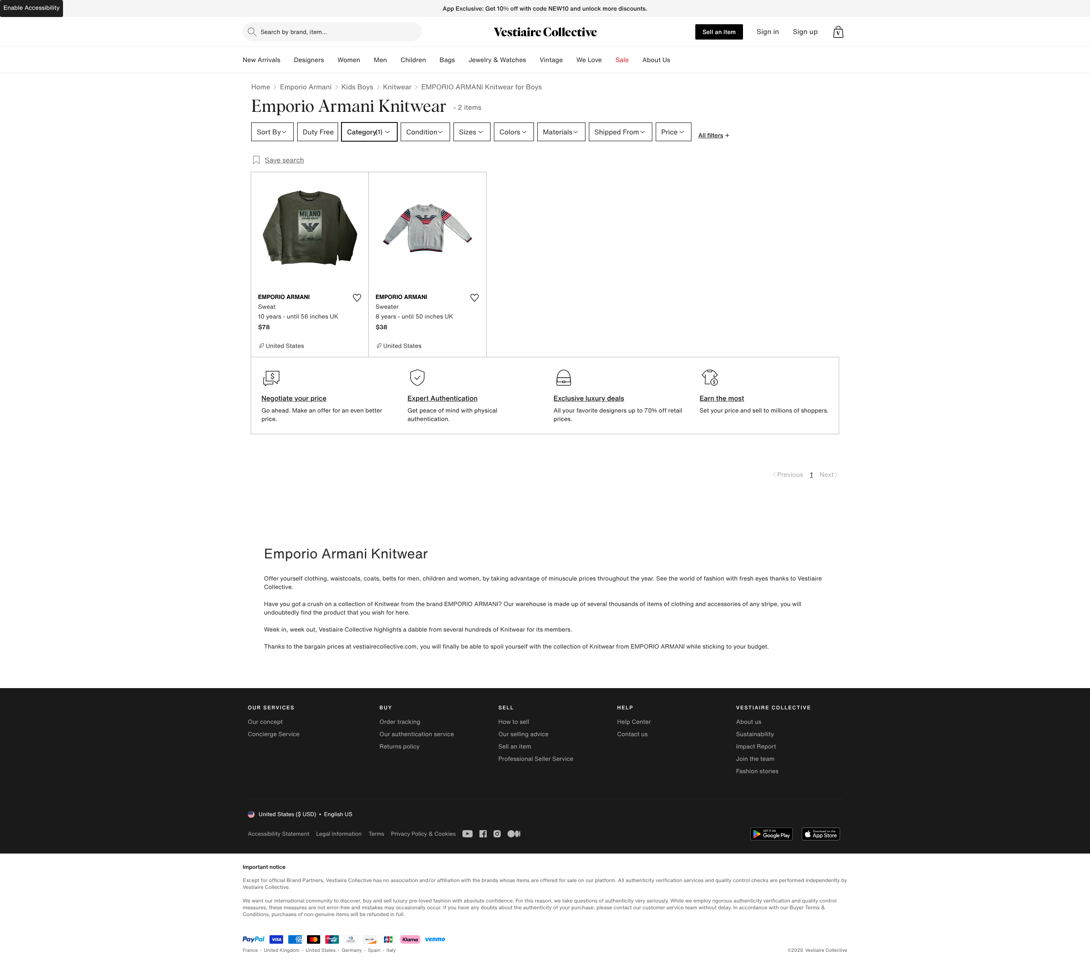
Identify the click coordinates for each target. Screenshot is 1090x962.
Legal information (338, 834)
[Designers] (330, 60)
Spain (374, 950)
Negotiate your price (294, 398)
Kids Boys (357, 87)
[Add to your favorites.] (357, 298)
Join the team (755, 758)
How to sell (513, 721)
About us (748, 721)
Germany (351, 950)
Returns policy (399, 746)
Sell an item (719, 31)
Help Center (634, 721)
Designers (309, 60)
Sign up (805, 31)
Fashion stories (757, 771)
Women (349, 60)
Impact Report (756, 746)
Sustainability (755, 734)
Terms (376, 834)
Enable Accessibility (31, 7)
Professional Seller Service (535, 758)
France (250, 950)
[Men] (393, 60)
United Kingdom (282, 950)
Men (380, 60)
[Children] (432, 60)
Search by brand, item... (294, 31)
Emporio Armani (305, 87)
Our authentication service (416, 734)
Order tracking (399, 721)
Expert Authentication (442, 398)
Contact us (632, 734)
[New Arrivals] (287, 60)
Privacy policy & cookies (423, 834)
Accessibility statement (278, 834)
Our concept (265, 721)
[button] (838, 32)
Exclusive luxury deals (589, 398)
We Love (589, 60)
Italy (391, 950)
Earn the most (722, 398)
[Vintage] (569, 60)
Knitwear (397, 87)
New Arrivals (261, 60)
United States (321, 950)
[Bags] (461, 60)
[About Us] (677, 60)
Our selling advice (523, 734)
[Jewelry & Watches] (532, 60)
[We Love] (608, 60)
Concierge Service (273, 734)
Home (260, 87)
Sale (622, 60)
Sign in (768, 31)
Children (413, 60)
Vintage (550, 60)
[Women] (367, 60)
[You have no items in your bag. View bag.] (838, 32)
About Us (656, 60)
